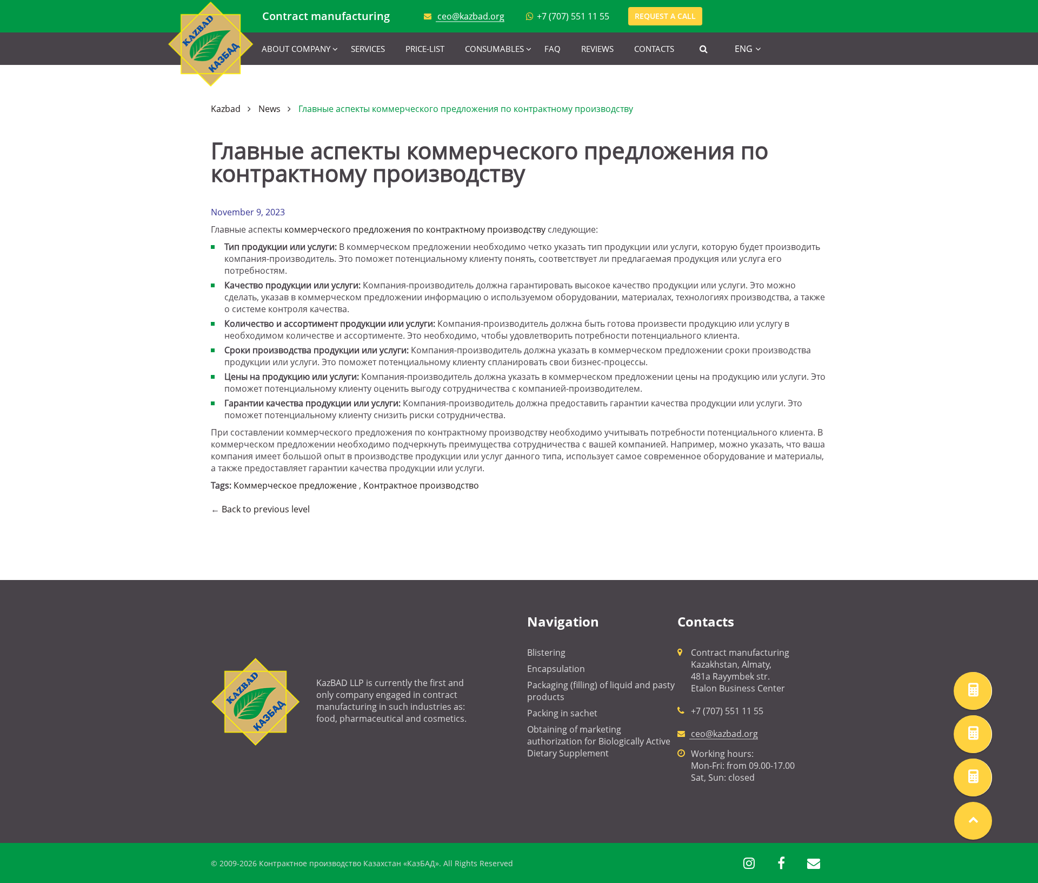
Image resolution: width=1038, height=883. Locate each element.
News (269, 109)
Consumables (494, 48)
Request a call (665, 16)
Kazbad (226, 109)
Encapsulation (556, 669)
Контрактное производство (421, 485)
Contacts (654, 48)
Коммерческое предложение (295, 485)
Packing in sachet (562, 713)
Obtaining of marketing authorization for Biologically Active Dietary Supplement (598, 741)
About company (296, 48)
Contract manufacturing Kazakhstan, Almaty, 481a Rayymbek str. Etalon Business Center (740, 670)
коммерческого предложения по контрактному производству (414, 229)
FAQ (552, 48)
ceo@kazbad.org (470, 16)
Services (368, 48)
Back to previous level (266, 509)
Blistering (546, 652)
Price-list (424, 48)
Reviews (597, 48)
